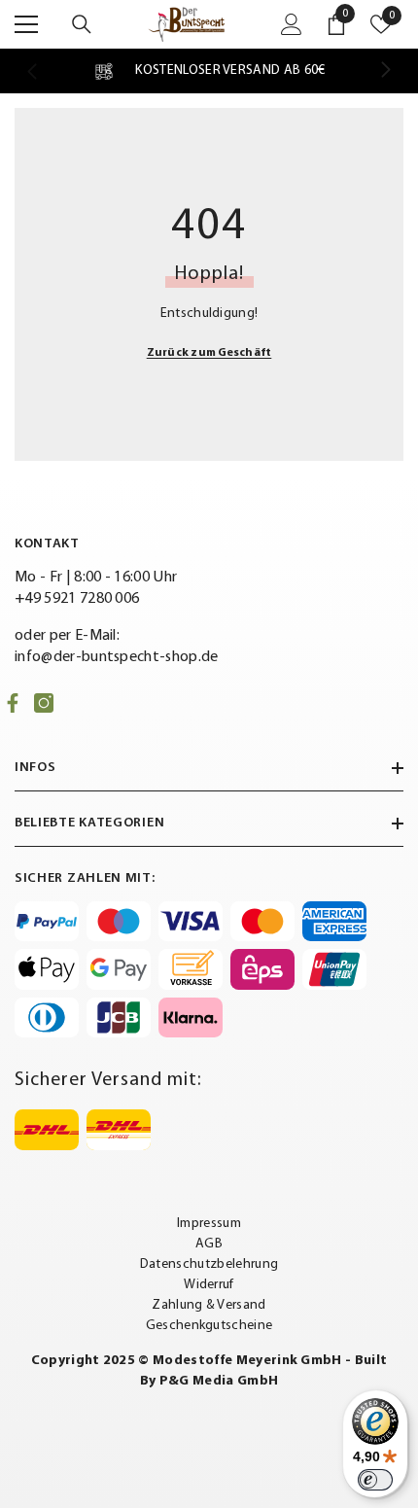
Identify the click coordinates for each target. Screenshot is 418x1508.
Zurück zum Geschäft (209, 353)
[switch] (375, 1479)
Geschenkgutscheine (209, 1325)
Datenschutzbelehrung (209, 1264)
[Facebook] (12, 703)
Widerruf (209, 1285)
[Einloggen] (291, 24)
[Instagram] (43, 703)
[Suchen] (81, 24)
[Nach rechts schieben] (385, 71)
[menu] (26, 24)
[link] (208, 71)
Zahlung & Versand (208, 1305)
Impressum (209, 1223)
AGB (209, 1244)
